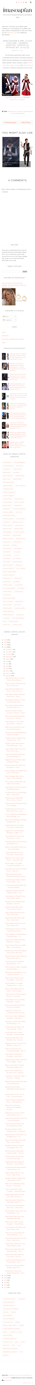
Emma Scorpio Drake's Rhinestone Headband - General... (13, 1107)
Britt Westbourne (8, 482)
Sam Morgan (19, 601)
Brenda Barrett (17, 479)
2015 (5, 1275)
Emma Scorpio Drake (9, 515)
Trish (4, 621)
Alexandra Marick (8, 466)
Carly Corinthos (20, 485)
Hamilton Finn (7, 528)
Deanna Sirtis (18, 505)
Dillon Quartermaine (19, 509)
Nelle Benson (7, 581)
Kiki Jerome (6, 545)
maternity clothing (16, 1332)
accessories (21, 1299)
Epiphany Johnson (8, 518)
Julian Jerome (17, 542)
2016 (5, 647)
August (8, 659)
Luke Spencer (6, 558)
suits (19, 1345)
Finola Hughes (28, 111)
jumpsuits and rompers (10, 1325)
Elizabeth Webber (8, 512)
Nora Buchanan (7, 585)
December (9, 649)
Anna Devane (11, 111)
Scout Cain (17, 605)
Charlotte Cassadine (9, 492)
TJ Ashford (6, 618)
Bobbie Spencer (19, 475)
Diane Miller (6, 509)
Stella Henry (20, 614)
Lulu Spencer (17, 558)
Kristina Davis (7, 548)
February (9, 673)
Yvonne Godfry (17, 624)
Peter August (7, 595)
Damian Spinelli (19, 499)
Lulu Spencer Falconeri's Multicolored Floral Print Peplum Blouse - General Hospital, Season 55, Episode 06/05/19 (18, 367)
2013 (5, 1280)
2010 (5, 1287)
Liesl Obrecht (7, 552)
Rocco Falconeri (8, 601)
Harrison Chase (18, 528)
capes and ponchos (8, 1305)
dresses (13, 1312)
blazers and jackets (8, 1302)
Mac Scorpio (6, 561)
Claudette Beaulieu (8, 495)
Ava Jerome (16, 472)
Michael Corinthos (8, 568)
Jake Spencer (6, 535)
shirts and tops (7, 1342)
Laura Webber (17, 548)
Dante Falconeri (19, 502)
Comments (8, 320)
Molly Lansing (21, 568)
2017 (5, 645)
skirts (13, 1345)
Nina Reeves (16, 581)
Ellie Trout (19, 512)
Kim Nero (14, 545)
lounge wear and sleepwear (11, 1328)
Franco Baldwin (7, 525)
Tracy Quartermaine (18, 618)
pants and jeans (7, 1335)
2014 (5, 1278)
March (8, 671)
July (7, 661)
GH (23, 113)
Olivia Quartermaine (9, 588)
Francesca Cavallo (18, 522)
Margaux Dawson (8, 565)
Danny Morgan (7, 502)
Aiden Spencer (7, 462)
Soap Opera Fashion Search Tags (13, 339)
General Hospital (16, 113)
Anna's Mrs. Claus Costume (14, 97)
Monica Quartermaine (9, 571)
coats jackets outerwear (10, 1309)
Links (3, 342)
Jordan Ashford (20, 538)
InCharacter (27, 65)
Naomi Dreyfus (7, 578)
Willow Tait (6, 624)
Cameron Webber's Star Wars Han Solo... (15, 163)
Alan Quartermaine (19, 462)
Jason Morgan (17, 535)
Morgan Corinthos (8, 575)
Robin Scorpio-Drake (9, 598)
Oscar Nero (21, 588)
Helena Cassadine (19, 532)
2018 (5, 642)
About (4, 332)
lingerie (21, 1325)
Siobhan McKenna (20, 608)
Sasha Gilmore (7, 605)
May (7, 666)
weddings (6, 1355)
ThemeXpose (8, 1380)
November (9, 652)
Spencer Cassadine (8, 614)
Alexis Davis (19, 466)
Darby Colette (7, 505)
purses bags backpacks (9, 1338)
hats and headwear (8, 1318)
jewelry (17, 1322)
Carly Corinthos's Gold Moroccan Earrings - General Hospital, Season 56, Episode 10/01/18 (14, 285)
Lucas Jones (17, 552)
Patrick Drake (19, 591)
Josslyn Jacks (7, 542)
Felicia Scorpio (20, 518)
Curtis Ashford (7, 499)
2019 (5, 640)
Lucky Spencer (7, 555)
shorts (23, 1342)
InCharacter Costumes (17, 99)
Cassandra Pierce (8, 489)
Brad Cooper (6, 479)
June (7, 664)
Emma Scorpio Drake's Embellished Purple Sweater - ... (15, 1089)
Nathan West (18, 578)
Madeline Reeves (17, 561)
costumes (19, 111)
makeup (5, 1332)
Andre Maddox (17, 469)
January (8, 676)
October (9, 654)
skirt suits (6, 1345)
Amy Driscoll (7, 469)
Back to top (27, 1383)
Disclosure (5, 336)
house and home (8, 1322)
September (9, 657)
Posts (6, 316)
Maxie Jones (19, 565)
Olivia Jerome (18, 585)
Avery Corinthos (8, 475)
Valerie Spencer (13, 621)
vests (21, 1352)
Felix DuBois (6, 522)
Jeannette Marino (8, 538)
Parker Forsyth (7, 591)
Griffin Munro (19, 525)
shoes (16, 1342)
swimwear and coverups (10, 1352)
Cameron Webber (8, 485)
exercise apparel (7, 1315)
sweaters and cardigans (10, 1348)
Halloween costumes (9, 1299)
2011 (5, 1285)
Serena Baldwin (7, 608)
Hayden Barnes (7, 532)
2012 (5, 1282)
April (7, 668)
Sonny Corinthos (8, 611)
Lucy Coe (16, 555)
